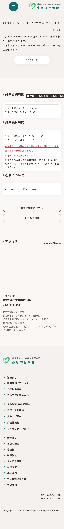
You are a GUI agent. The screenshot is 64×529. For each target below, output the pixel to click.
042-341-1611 (12, 304)
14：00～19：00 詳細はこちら (20, 189)
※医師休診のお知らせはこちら (20, 155)
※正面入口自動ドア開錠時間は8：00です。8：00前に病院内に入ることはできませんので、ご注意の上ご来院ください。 (32, 163)
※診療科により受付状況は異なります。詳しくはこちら (32, 146)
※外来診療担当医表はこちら (19, 150)
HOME (54, 30)
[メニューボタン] (13, 6)
